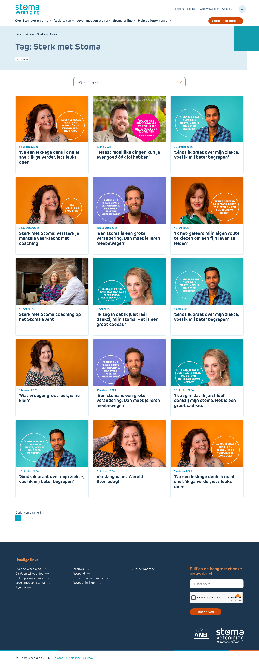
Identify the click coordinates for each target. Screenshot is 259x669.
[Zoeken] (242, 9)
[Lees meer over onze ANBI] (205, 634)
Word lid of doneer (226, 21)
